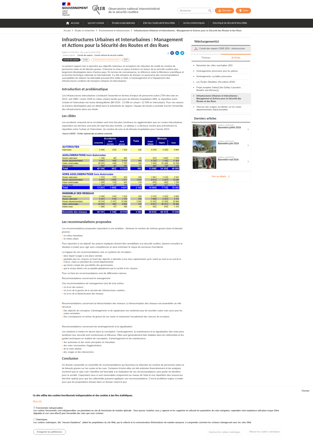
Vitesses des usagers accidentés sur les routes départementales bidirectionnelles (218, 108)
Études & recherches (123, 23)
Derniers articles (205, 118)
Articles (235, 58)
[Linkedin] (177, 53)
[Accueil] (75, 9)
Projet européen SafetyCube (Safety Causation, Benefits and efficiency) (218, 88)
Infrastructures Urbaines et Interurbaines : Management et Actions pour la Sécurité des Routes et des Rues (187, 30)
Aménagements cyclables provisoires (214, 76)
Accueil (75, 23)
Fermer (305, 390)
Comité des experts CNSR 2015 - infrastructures (222, 48)
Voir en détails (219, 176)
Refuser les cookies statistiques (264, 431)
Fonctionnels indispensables (49, 408)
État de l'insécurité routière (159, 23)
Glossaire (226, 10)
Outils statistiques (194, 23)
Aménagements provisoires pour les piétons (217, 71)
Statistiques (41, 419)
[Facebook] (172, 53)
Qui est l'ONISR (96, 23)
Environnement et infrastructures (114, 30)
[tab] (206, 57)
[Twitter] (182, 53)
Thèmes (205, 58)
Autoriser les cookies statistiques (224, 432)
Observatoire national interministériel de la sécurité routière (134, 10)
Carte (245, 10)
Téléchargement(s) (206, 41)
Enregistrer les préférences (49, 432)
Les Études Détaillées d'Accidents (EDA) (215, 82)
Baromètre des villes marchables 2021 (214, 65)
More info (37, 401)
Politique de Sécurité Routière (230, 23)
